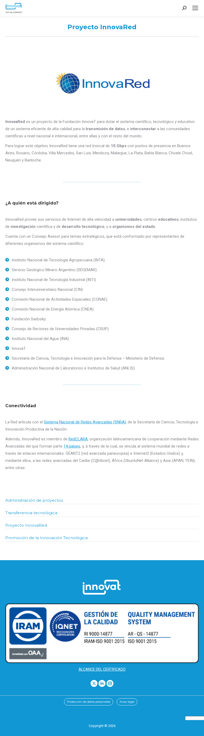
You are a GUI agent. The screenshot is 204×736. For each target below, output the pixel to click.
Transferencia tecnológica (31, 512)
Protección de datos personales (88, 702)
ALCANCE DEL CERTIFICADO (102, 669)
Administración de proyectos (34, 500)
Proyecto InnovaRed (26, 525)
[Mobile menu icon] (195, 8)
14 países (71, 446)
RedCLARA (78, 439)
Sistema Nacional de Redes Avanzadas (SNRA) (85, 422)
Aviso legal (127, 702)
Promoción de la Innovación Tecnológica (46, 537)
